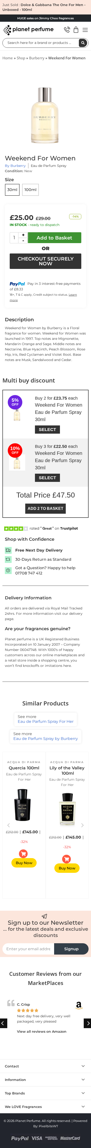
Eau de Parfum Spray (48, 166)
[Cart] (76, 29)
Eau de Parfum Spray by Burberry (45, 736)
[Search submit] (83, 43)
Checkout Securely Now (46, 261)
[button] (82, 825)
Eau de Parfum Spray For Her (46, 719)
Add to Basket (54, 238)
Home (7, 57)
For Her (24, 779)
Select (47, 429)
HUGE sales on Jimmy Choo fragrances (45, 18)
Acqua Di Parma (24, 762)
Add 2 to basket (45, 508)
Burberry (36, 57)
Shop (21, 57)
